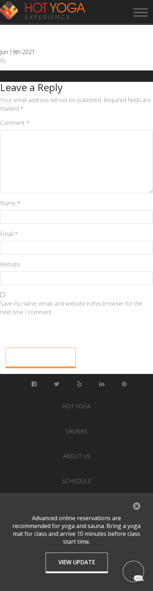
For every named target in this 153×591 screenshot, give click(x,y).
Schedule (76, 481)
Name (10, 203)
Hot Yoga (76, 406)
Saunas (76, 431)
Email (9, 234)
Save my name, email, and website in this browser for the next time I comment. (71, 308)
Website (10, 264)
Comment (14, 123)
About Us (76, 456)
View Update (76, 562)
